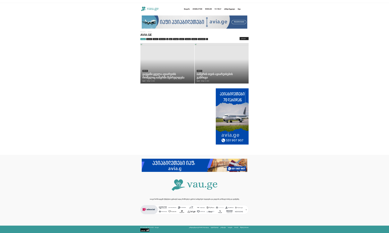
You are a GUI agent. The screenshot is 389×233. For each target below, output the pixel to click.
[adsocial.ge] (149, 213)
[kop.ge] (210, 212)
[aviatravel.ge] (163, 212)
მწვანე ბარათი (244, 227)
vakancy (194, 39)
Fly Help (218, 9)
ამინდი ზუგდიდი (229, 9)
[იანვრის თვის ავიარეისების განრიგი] (222, 66)
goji (171, 39)
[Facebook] (247, 1)
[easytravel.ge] (182, 212)
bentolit (149, 39)
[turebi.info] (172, 212)
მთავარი (187, 9)
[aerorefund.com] (229, 208)
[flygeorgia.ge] (182, 208)
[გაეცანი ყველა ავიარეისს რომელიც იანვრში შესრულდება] (167, 66)
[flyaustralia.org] (220, 208)
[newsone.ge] (239, 212)
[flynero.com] (210, 208)
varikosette (202, 39)
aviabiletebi (197, 9)
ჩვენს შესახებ (214, 227)
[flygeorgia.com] (239, 208)
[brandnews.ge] (229, 212)
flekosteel (162, 39)
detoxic (155, 39)
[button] (246, 9)
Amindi (236, 227)
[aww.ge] (201, 212)
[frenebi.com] (191, 208)
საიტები (230, 227)
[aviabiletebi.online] (163, 208)
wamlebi (208, 9)
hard (143, 81)
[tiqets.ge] (201, 208)
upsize (182, 39)
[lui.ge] (191, 212)
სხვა (239, 9)
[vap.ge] (220, 212)
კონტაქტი (223, 227)
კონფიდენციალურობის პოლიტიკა (199, 227)
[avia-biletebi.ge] (172, 208)
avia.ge (143, 39)
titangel (176, 39)
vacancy (188, 39)
